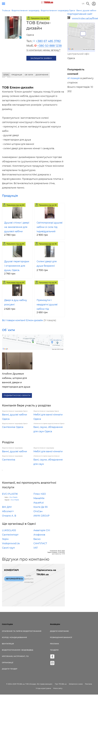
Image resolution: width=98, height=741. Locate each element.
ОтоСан (37, 511)
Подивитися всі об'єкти (17, 395)
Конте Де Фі (40, 507)
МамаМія (38, 498)
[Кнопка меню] (3, 4)
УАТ (35, 547)
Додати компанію (59, 631)
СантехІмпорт (10, 534)
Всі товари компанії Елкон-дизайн (22, 320)
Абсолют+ (8, 511)
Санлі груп (8, 547)
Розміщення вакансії (61, 637)
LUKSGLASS (9, 530)
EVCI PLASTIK (10, 494)
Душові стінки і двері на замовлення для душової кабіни (16, 227)
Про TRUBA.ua (60, 684)
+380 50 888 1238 (49, 45)
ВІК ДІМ (6, 507)
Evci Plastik (13, 497)
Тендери (54, 650)
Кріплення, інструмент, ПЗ (15, 656)
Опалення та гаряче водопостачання (21, 631)
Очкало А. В (9, 515)
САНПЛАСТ (40, 543)
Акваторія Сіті (41, 530)
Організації (7, 662)
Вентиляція (8, 644)
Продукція (10, 195)
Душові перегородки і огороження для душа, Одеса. (16, 266)
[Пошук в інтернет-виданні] (88, 3)
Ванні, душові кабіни (14, 451)
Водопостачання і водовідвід (17, 650)
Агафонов (39, 534)
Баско (36, 539)
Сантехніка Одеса (12, 427)
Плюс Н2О (39, 494)
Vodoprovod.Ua (11, 543)
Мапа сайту (57, 688)
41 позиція (73, 78)
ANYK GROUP (41, 515)
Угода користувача (43, 688)
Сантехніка (8, 459)
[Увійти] (93, 3)
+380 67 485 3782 (48, 41)
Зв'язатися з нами (76, 684)
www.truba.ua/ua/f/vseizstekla (83, 18)
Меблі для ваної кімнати (48, 451)
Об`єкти (8, 330)
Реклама (54, 644)
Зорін (5, 539)
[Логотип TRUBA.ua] (47, 2)
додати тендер (9, 669)
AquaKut (38, 502)
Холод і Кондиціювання (14, 637)
